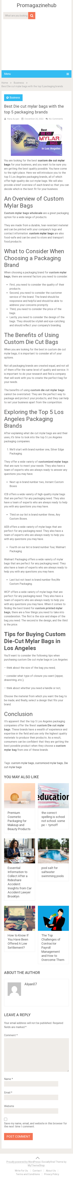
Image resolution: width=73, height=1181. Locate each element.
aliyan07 (30, 984)
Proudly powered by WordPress (23, 1161)
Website (9, 1106)
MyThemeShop (36, 1165)
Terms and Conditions (28, 1174)
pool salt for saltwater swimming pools (52, 872)
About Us (51, 1170)
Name (8, 1079)
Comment (11, 1035)
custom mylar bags (22, 763)
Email (8, 1092)
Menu (7, 73)
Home (5, 82)
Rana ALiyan (13, 119)
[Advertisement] (36, 44)
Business (19, 82)
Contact (37, 1170)
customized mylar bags (49, 763)
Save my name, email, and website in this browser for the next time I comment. (35, 1125)
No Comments (56, 119)
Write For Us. (21, 1170)
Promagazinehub (36, 5)
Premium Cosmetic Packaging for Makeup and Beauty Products (19, 821)
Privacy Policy (51, 1174)
